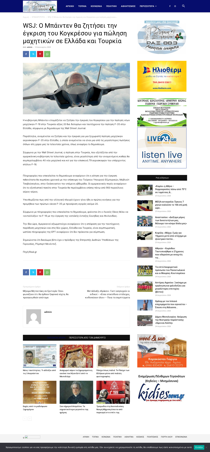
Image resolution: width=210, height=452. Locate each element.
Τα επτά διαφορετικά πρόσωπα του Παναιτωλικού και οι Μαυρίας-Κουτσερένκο (170, 270)
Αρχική (70, 6)
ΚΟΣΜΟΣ (140, 437)
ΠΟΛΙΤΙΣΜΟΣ (152, 437)
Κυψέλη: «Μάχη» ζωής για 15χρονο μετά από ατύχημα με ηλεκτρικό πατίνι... (170, 236)
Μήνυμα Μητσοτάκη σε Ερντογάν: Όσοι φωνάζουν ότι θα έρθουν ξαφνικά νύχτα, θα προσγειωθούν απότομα (45, 294)
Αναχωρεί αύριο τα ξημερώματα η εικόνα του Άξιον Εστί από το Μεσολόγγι (76, 373)
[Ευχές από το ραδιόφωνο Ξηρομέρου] (39, 392)
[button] (183, 6)
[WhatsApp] (47, 54)
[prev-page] (25, 419)
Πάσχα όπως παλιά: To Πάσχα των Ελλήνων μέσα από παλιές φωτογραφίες (112, 373)
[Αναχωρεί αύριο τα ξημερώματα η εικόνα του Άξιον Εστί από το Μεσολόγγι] (76, 356)
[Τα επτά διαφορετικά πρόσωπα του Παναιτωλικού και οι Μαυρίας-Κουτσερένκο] (145, 271)
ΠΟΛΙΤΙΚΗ (111, 6)
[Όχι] (206, 447)
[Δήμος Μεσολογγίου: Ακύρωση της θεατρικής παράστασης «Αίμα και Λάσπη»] (145, 320)
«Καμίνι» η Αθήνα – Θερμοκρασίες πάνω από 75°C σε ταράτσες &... (170, 189)
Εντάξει (199, 447)
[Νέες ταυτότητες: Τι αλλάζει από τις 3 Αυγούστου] (39, 356)
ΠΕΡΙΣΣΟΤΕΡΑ (147, 6)
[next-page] (30, 419)
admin (29, 47)
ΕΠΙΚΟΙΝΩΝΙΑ (181, 437)
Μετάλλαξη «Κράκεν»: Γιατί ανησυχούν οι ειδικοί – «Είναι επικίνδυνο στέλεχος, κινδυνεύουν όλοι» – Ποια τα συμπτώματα (107, 294)
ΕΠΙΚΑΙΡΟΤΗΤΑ (38, 17)
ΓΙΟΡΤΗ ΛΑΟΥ (166, 437)
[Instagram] (175, 6)
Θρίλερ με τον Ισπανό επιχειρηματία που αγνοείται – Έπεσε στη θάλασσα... (171, 304)
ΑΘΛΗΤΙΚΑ (129, 437)
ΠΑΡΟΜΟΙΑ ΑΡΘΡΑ (56, 338)
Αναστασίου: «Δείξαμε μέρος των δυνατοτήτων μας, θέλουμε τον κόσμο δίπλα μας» (171, 220)
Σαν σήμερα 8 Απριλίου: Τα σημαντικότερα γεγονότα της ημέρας (74, 409)
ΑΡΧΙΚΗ (86, 437)
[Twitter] (33, 54)
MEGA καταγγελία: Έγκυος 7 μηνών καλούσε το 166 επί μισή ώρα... (171, 205)
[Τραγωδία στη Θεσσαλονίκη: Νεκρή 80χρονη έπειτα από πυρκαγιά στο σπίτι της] (113, 392)
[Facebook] (170, 6)
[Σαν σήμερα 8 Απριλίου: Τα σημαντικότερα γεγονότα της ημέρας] (76, 392)
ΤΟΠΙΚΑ (82, 6)
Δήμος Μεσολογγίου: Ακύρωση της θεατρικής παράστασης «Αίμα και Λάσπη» (171, 320)
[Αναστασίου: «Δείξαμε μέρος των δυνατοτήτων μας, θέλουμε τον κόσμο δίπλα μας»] (145, 221)
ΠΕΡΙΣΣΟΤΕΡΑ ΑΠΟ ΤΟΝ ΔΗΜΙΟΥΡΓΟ (87, 338)
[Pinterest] (40, 54)
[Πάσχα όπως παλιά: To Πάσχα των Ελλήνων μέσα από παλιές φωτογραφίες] (113, 356)
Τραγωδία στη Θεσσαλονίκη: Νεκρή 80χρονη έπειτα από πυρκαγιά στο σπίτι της (110, 409)
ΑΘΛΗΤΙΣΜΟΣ (128, 6)
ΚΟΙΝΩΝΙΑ (96, 6)
